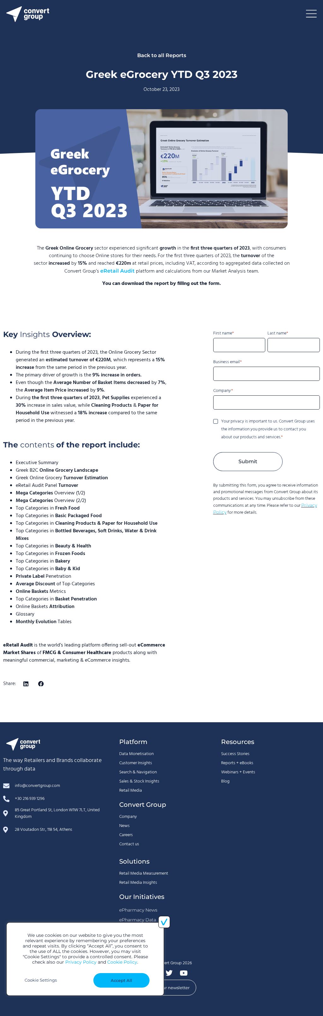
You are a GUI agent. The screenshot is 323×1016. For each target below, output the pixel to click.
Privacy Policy (81, 962)
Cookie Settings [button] (41, 980)
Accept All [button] (121, 980)
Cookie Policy (122, 962)
